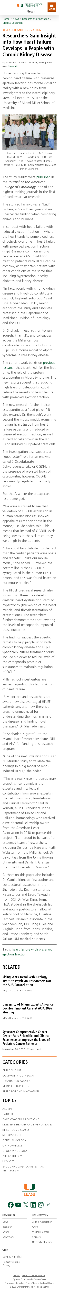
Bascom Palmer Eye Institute (33, 1276)
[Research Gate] (48, 1204)
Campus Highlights (11, 1257)
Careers (36, 1237)
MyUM (5, 1232)
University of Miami (42, 1242)
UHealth (16, 1276)
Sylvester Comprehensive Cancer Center (29, 1280)
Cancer (7, 1114)
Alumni (7, 1109)
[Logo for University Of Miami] (29, 1190)
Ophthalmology (14, 1140)
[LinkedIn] (33, 1204)
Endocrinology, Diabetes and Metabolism (23, 1169)
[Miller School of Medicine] (29, 7)
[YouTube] (18, 1204)
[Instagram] (41, 1204)
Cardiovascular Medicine (20, 1119)
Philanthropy (12, 1156)
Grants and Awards (16, 1081)
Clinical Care (11, 1070)
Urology (8, 1161)
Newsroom (8, 1237)
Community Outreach (18, 1076)
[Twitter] (26, 1204)
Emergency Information (15, 1283)
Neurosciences (12, 1135)
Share (11, 66)
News (30, 11)
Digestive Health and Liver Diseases (27, 1124)
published (43, 177)
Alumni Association (42, 1222)
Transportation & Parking (11, 1264)
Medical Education (12, 23)
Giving (35, 1227)
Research (7, 1227)
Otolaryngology (15, 1151)
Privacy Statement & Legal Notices (40, 1283)
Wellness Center (40, 1232)
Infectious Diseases (16, 1130)
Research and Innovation (35, 19)
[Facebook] (10, 1204)
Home (6, 19)
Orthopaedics (12, 1146)
